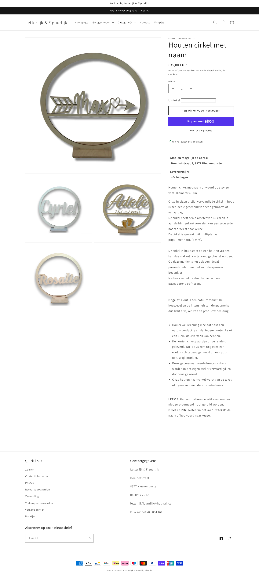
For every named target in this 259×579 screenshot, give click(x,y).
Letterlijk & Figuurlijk (124, 570)
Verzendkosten (191, 70)
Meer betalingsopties (201, 130)
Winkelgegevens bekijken (187, 141)
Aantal (171, 81)
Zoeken (30, 469)
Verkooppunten (35, 509)
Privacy (29, 483)
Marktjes (30, 516)
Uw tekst (174, 100)
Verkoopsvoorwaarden (39, 503)
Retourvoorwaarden (37, 489)
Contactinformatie (36, 476)
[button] (102, 22)
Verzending (32, 496)
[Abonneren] (89, 538)
